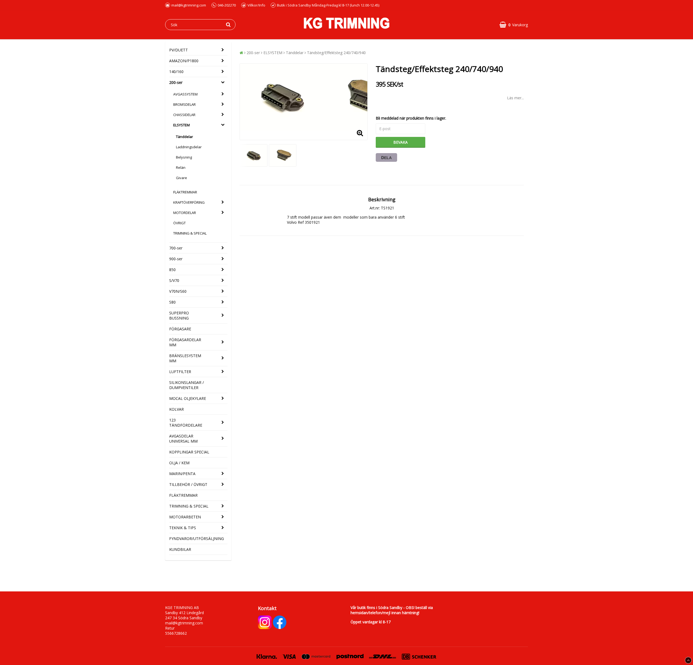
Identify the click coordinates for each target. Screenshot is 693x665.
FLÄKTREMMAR (185, 192)
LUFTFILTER (180, 371)
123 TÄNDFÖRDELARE (185, 422)
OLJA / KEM (179, 462)
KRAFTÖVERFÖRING (189, 202)
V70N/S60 (178, 291)
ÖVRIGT (179, 222)
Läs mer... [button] (515, 97)
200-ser (175, 82)
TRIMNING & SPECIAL (190, 233)
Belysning (184, 157)
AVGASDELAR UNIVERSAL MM (183, 438)
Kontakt (267, 608)
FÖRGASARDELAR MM (185, 342)
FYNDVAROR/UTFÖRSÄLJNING (196, 538)
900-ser (175, 258)
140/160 (176, 71)
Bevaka (400, 142)
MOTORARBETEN (185, 516)
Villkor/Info (256, 5)
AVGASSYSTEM (185, 94)
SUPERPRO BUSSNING (179, 315)
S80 (172, 302)
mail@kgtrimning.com (188, 5)
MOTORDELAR (184, 212)
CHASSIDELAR (184, 114)
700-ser (175, 248)
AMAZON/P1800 (183, 60)
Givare (181, 177)
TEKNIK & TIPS (182, 527)
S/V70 (174, 280)
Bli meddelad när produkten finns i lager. (411, 118)
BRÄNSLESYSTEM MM (185, 358)
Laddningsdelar (189, 146)
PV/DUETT (178, 49)
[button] (513, 25)
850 (172, 269)
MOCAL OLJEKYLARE (187, 398)
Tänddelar (184, 136)
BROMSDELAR (184, 104)
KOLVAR (176, 409)
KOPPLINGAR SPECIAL (189, 452)
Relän (180, 167)
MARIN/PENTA (182, 473)
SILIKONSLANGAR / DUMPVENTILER (186, 385)
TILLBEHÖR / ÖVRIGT (188, 484)
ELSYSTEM (181, 125)
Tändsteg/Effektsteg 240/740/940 (336, 52)
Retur (170, 628)
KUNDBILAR (180, 549)
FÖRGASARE (180, 328)
